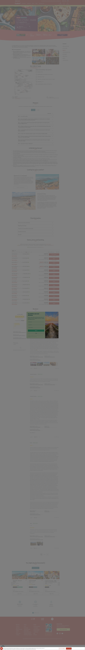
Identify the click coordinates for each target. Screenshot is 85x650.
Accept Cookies (69, 648)
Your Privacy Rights (62, 648)
